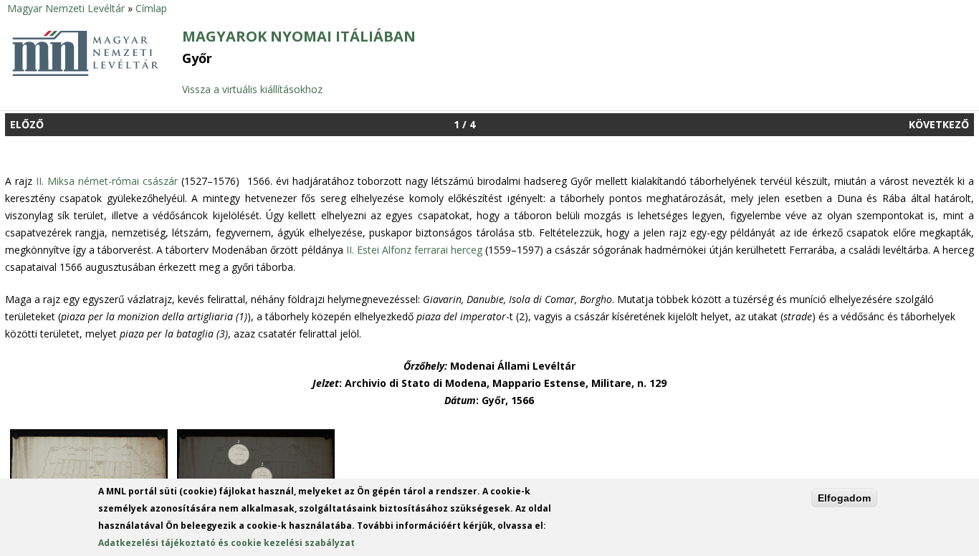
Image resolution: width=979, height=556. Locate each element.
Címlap (151, 8)
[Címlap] (85, 74)
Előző (27, 124)
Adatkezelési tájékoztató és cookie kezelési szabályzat (226, 543)
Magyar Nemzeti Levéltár (66, 8)
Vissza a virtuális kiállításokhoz (252, 89)
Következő (939, 124)
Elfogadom (844, 498)
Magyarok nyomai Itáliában (299, 36)
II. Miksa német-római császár (107, 181)
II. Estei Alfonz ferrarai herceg (414, 250)
